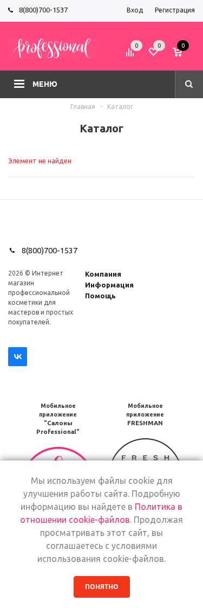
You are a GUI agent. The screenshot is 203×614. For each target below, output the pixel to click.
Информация (109, 285)
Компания (103, 274)
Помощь (100, 295)
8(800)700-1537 (43, 10)
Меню (44, 84)
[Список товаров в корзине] (185, 56)
